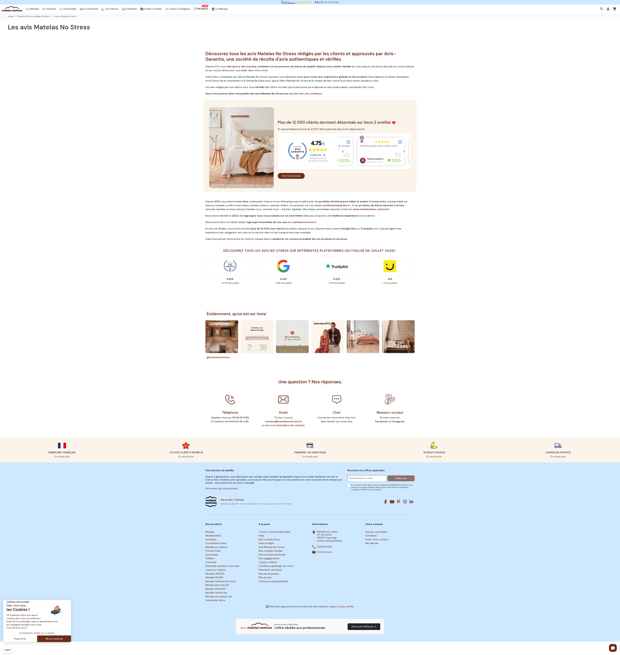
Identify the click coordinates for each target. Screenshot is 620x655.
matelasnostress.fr (304, 222)
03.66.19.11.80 (240, 417)
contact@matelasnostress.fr (283, 421)
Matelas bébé (213, 535)
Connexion (371, 535)
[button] (602, 9)
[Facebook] (385, 501)
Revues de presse (269, 573)
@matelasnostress (218, 357)
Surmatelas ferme (215, 600)
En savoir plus (62, 456)
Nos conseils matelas (271, 550)
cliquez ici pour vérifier (341, 606)
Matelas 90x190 (214, 577)
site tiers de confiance (307, 93)
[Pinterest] (398, 501)
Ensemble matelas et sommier (222, 566)
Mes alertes (371, 543)
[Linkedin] (411, 501)
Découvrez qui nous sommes (221, 488)
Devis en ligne (266, 543)
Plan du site (265, 577)
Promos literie (213, 550)
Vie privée (227, 499)
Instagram (398, 421)
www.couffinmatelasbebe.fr (332, 205)
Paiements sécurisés (270, 570)
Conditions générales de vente (276, 566)
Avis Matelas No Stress (271, 547)
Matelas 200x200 (215, 589)
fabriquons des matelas (242, 66)
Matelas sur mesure (216, 547)
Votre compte (374, 524)
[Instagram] (405, 501)
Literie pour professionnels (273, 581)
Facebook (381, 421)
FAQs (261, 535)
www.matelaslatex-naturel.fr (371, 209)
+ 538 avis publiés (283, 283)
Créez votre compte (376, 539)
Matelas (209, 532)
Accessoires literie (215, 543)
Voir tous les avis (291, 175)
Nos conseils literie (269, 539)
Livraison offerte (268, 562)
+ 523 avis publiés (336, 283)
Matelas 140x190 (214, 573)
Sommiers (211, 539)
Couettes (210, 562)
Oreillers (210, 558)
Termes (239, 499)
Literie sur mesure (215, 570)
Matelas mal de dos (216, 592)
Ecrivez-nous (324, 552)
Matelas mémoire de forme (220, 581)
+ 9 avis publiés (390, 283)
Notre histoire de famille (272, 554)
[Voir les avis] (241, 147)
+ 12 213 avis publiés (230, 283)
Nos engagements (269, 558)
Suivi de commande (376, 532)
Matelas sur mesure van (218, 596)
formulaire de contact (291, 425)
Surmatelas (211, 554)
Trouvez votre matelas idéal (274, 532)
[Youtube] (392, 501)
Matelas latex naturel (217, 585)
